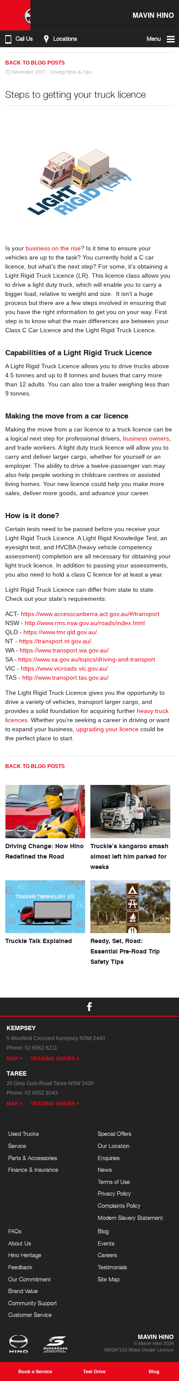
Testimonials (112, 1267)
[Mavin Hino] (15, 15)
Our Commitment (29, 1279)
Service (17, 1145)
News (105, 1169)
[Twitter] (17, 59)
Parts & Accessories (32, 1157)
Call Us (24, 39)
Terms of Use (114, 1181)
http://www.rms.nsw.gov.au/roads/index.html (85, 622)
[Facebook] (8, 59)
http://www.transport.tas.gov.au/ (65, 677)
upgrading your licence (107, 729)
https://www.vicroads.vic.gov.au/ (64, 668)
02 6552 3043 (41, 1093)
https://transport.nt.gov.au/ (55, 641)
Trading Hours (52, 1059)
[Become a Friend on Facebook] (89, 1007)
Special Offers (114, 1133)
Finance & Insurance (33, 1169)
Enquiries (108, 1157)
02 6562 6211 (41, 1048)
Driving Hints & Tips (71, 72)
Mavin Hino (153, 15)
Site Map (108, 1279)
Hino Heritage (24, 1254)
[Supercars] (55, 1345)
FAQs (14, 1231)
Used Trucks (23, 1133)
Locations (65, 39)
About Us (19, 1243)
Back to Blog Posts (35, 63)
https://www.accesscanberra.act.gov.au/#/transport (90, 613)
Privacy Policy (114, 1193)
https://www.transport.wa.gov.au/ (64, 650)
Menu (154, 39)
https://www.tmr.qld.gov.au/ (60, 632)
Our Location (113, 1145)
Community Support (32, 1303)
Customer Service (30, 1314)
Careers (107, 1254)
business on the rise (53, 248)
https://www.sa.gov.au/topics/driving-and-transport (86, 659)
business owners (146, 438)
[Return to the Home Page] (20, 1345)
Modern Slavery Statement (130, 1217)
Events (106, 1243)
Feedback (20, 1267)
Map (12, 1059)
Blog (103, 1231)
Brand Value (23, 1290)
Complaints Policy (119, 1205)
